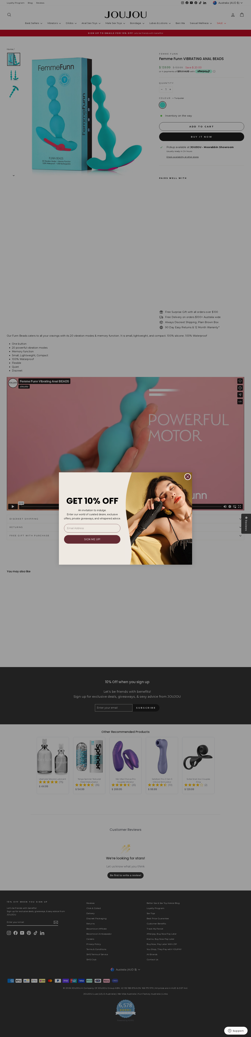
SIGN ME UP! (92, 539)
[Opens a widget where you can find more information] (236, 1031)
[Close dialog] (188, 477)
